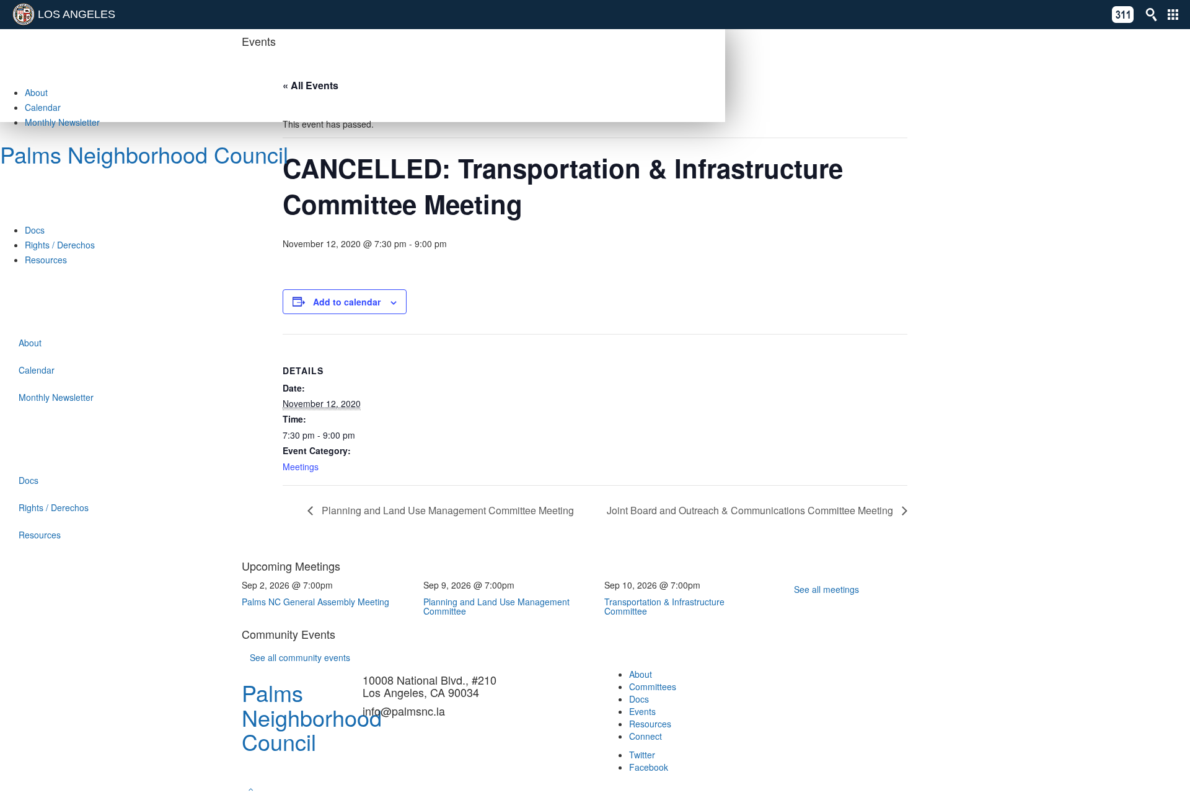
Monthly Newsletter (62, 122)
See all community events (300, 657)
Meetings (301, 466)
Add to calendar (347, 302)
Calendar (43, 107)
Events (642, 711)
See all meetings (826, 589)
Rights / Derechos (60, 245)
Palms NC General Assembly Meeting (315, 601)
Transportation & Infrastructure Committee (664, 606)
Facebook (648, 767)
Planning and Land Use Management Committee (496, 606)
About (36, 92)
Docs (35, 230)
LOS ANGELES (76, 14)
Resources (46, 259)
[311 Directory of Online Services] (1123, 14)
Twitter (642, 754)
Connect (645, 736)
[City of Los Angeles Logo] (23, 14)
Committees (652, 686)
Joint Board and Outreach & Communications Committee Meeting (751, 510)
